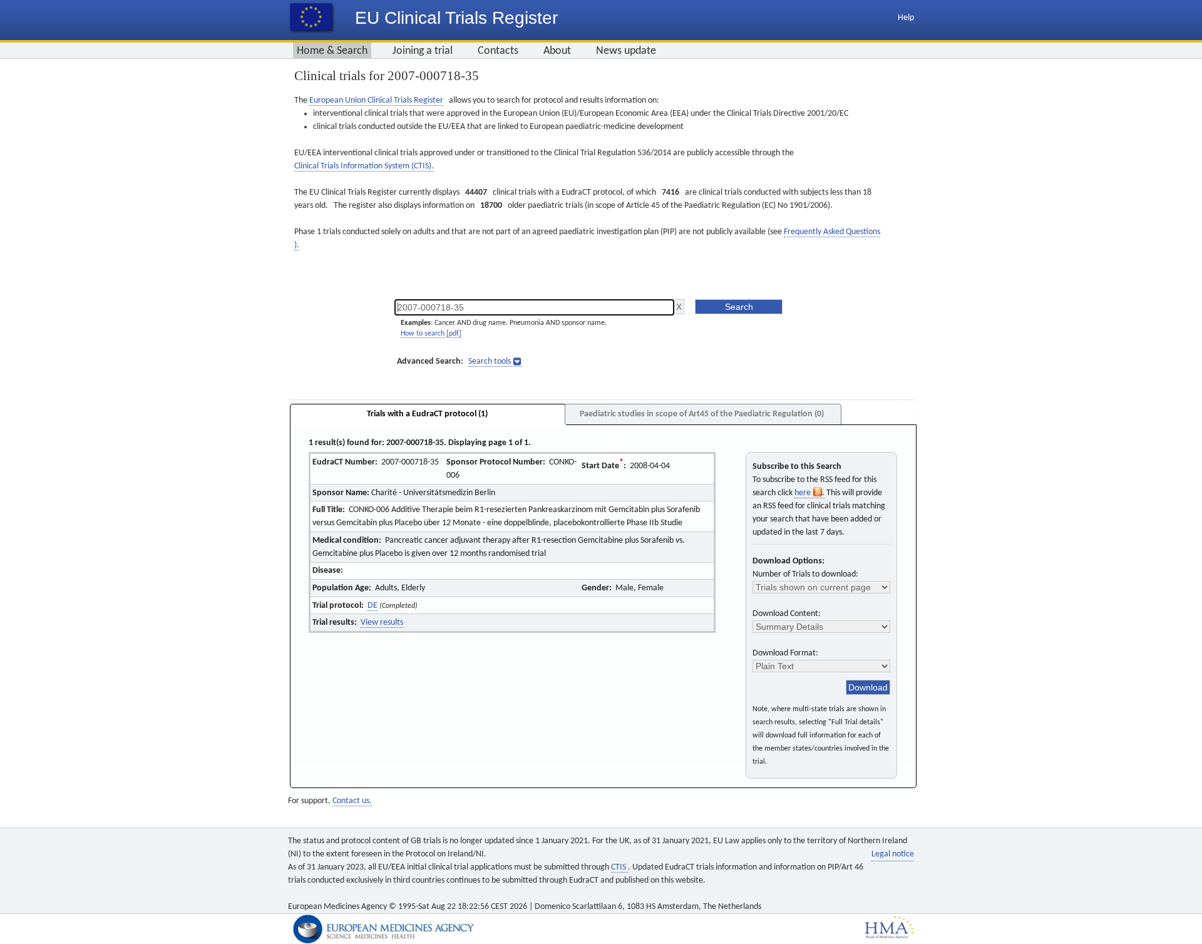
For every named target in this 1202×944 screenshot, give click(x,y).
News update (626, 51)
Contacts (498, 51)
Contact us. (352, 801)
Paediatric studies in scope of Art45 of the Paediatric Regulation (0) (702, 414)
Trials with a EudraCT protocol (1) (427, 414)
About (557, 51)
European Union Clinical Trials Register (376, 100)
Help (906, 18)
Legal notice (892, 854)
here (803, 493)
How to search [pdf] (431, 333)
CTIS (619, 867)
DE (372, 605)
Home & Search (332, 51)
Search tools (489, 361)
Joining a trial (423, 51)
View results (382, 622)
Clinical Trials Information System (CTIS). (364, 166)
